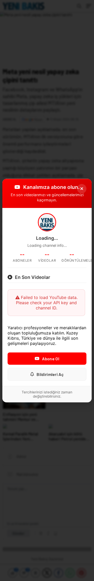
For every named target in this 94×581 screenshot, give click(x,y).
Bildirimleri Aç (50, 374)
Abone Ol (50, 358)
